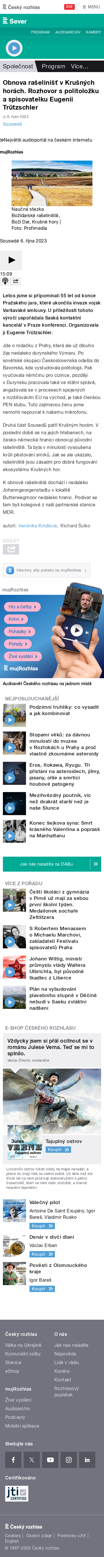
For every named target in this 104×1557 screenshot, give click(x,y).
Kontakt (62, 1380)
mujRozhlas (15, 590)
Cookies (13, 1535)
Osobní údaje (39, 1535)
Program (40, 32)
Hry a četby (20, 607)
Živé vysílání (21, 656)
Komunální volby (23, 1354)
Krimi (14, 619)
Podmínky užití (71, 1535)
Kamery (93, 32)
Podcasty (15, 1417)
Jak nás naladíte (71, 1345)
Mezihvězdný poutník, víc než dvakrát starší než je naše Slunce (60, 801)
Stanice (13, 1362)
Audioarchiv (67, 32)
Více (79, 66)
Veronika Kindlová (37, 526)
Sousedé (12, 124)
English (12, 1541)
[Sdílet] (15, 281)
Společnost (18, 66)
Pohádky (17, 631)
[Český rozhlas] (21, 7)
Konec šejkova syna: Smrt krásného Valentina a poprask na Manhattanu (64, 829)
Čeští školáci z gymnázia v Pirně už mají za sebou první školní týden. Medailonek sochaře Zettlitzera (59, 904)
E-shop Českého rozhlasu (40, 1028)
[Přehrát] (11, 260)
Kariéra (61, 1371)
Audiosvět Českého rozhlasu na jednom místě (47, 683)
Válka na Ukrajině (23, 1345)
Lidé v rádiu (66, 1362)
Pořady (16, 644)
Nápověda (65, 1354)
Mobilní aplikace (22, 1426)
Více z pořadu (23, 883)
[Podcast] (5, 281)
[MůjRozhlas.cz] (11, 152)
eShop (12, 1371)
